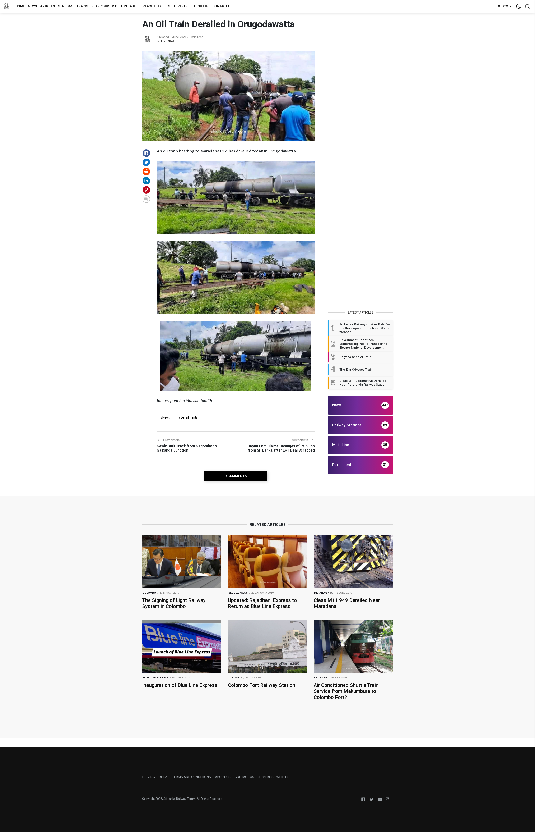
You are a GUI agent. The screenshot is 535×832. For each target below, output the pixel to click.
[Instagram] (387, 799)
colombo (149, 592)
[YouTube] (380, 799)
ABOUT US (223, 777)
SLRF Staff (168, 41)
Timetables (130, 6)
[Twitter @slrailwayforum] (371, 799)
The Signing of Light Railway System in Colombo (174, 603)
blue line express (155, 677)
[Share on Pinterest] (146, 190)
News (32, 6)
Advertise (181, 6)
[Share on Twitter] (146, 162)
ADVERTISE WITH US (273, 777)
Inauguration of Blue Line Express (179, 685)
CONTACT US (244, 777)
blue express (238, 592)
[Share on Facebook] (146, 153)
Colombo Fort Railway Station (261, 685)
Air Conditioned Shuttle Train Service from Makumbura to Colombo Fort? (346, 691)
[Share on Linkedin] (146, 180)
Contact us (222, 6)
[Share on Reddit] (146, 171)
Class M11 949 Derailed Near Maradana (347, 603)
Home (20, 6)
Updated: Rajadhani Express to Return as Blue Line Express (262, 603)
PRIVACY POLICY (155, 777)
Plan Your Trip (104, 6)
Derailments (189, 417)
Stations (65, 6)
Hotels (164, 6)
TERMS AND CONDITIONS (191, 777)
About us (201, 6)
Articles (47, 6)
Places (149, 6)
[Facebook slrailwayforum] (363, 799)
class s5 (320, 677)
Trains (82, 6)
